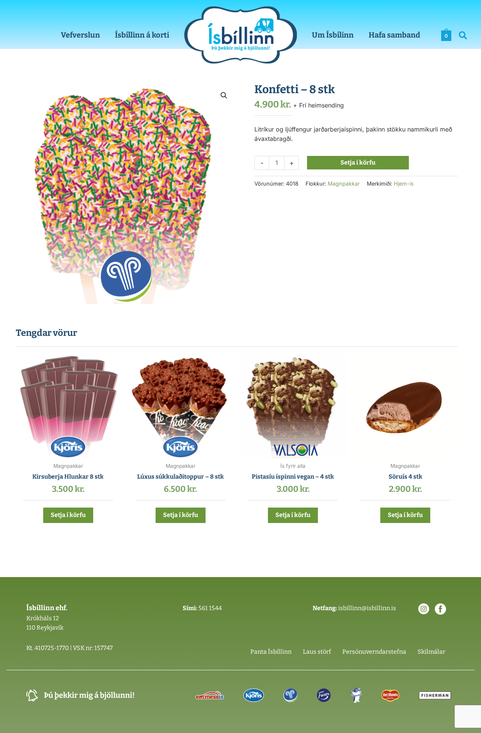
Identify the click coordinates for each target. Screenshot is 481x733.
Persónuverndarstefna (374, 651)
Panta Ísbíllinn (271, 651)
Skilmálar (431, 651)
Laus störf (317, 651)
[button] (463, 36)
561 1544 (210, 608)
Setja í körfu (357, 162)
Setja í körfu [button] (68, 514)
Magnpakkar (344, 183)
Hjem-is (404, 183)
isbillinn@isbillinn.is (367, 608)
